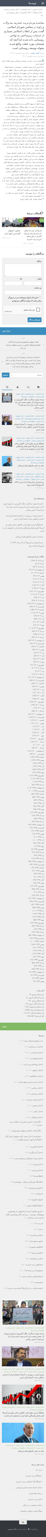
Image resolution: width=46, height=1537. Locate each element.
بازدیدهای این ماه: (37, 1010)
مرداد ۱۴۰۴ (39, 594)
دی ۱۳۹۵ (40, 910)
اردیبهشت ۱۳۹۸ (38, 824)
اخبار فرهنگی (37, 12)
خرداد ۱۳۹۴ (39, 969)
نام (20, 279)
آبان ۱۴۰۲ (40, 659)
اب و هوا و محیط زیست (33, 1041)
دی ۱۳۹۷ (40, 837)
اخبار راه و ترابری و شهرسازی (34, 419)
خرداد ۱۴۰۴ (39, 600)
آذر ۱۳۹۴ (40, 950)
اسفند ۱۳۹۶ (39, 867)
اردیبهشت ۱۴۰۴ (38, 603)
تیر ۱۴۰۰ (40, 745)
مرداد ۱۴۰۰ (39, 742)
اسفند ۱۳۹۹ (39, 757)
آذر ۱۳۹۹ (40, 766)
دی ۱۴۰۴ (40, 579)
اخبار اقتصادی (25, 9)
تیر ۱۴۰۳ (40, 634)
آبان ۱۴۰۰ (40, 732)
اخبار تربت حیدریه (35, 1499)
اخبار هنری (37, 1164)
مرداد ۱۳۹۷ (39, 852)
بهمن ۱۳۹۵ (40, 907)
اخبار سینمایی (36, 1094)
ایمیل (39, 279)
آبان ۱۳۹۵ (40, 917)
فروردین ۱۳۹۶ (38, 901)
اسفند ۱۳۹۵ (39, 904)
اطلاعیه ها (38, 1176)
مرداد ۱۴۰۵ (39, 560)
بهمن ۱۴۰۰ (40, 723)
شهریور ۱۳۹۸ (39, 812)
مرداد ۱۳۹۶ (39, 889)
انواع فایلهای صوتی (34, 1205)
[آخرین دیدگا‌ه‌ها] (28, 387)
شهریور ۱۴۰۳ (39, 628)
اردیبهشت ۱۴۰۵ (38, 570)
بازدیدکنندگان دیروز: (36, 1004)
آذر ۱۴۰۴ (40, 582)
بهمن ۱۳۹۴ (40, 944)
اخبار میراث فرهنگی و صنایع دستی (28, 1158)
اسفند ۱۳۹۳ (39, 978)
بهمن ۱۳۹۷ (40, 834)
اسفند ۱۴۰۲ (39, 646)
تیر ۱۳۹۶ (40, 892)
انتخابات (38, 1194)
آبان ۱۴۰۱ (40, 695)
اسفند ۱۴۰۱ (39, 683)
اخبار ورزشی (37, 1170)
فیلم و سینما (37, 1253)
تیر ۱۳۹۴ (40, 966)
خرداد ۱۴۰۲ (39, 674)
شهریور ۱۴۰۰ (39, 738)
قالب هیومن (12, 1529)
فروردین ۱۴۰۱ (38, 717)
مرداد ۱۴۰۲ (39, 668)
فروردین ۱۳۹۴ (38, 975)
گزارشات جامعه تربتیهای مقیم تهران (26, 1130)
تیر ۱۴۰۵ (40, 563)
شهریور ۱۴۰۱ (39, 702)
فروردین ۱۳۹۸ (38, 828)
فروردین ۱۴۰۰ (38, 754)
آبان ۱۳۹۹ (40, 769)
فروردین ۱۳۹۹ (38, 791)
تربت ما (32, 3)
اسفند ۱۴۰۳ (39, 610)
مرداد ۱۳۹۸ (39, 815)
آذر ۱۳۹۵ (40, 914)
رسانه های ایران (35, 1493)
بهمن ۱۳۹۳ (40, 981)
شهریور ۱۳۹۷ (39, 849)
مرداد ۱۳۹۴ (39, 963)
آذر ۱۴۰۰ (40, 729)
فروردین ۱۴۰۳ (38, 643)
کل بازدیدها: (39, 1016)
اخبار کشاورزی (25, 12)
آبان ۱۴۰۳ (40, 622)
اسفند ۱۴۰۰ (39, 720)
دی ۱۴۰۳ (40, 616)
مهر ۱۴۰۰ (40, 735)
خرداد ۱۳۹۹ (39, 785)
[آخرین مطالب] (7, 387)
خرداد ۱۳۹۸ (39, 821)
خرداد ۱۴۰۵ (39, 567)
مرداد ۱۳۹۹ (39, 778)
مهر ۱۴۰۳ (40, 625)
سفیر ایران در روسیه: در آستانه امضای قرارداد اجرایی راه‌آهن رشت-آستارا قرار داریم (29, 427)
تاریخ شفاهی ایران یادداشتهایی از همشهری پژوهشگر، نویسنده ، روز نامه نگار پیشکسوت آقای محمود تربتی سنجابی (25, 1214)
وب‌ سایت (38, 288)
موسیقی (38, 1282)
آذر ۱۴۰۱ (40, 692)
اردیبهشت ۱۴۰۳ (38, 640)
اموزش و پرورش (35, 1188)
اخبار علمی (37, 1111)
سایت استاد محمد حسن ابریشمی (28, 1487)
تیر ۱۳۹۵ (40, 929)
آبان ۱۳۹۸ (40, 806)
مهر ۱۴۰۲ (40, 662)
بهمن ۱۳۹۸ (40, 797)
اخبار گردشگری (36, 1152)
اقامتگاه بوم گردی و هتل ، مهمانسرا (28, 1182)
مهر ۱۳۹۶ (40, 883)
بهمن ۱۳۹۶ (40, 871)
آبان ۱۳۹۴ (40, 953)
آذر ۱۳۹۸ (40, 803)
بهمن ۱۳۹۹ (40, 760)
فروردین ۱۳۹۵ (38, 938)
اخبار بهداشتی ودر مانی (32, 1064)
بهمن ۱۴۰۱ (40, 686)
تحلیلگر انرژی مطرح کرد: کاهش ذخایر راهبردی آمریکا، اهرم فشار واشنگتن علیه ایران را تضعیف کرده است (29, 446)
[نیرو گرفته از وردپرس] (29, 1529)
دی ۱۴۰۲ (40, 652)
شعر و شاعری (36, 1235)
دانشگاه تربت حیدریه (34, 1476)
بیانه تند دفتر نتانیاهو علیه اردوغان (31, 465)
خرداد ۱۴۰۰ (39, 748)
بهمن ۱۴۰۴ (40, 576)
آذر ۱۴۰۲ (40, 656)
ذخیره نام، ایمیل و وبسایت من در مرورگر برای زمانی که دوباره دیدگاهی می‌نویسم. (25, 299)
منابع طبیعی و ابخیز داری (32, 1276)
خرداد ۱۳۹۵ (39, 932)
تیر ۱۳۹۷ (40, 855)
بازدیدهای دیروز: (37, 1001)
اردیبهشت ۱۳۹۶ (38, 898)
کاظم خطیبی (34, 53)
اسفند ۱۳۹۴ (39, 941)
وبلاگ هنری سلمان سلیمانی (31, 1511)
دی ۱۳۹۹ (40, 763)
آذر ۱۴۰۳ (40, 619)
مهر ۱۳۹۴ (40, 956)
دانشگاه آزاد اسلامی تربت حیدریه (29, 1481)
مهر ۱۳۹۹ (40, 772)
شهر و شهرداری (12, 12)
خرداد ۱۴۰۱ (39, 711)
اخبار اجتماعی (37, 9)
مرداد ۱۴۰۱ (39, 705)
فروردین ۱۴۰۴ (38, 606)
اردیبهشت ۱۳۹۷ (38, 861)
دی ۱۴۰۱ (40, 689)
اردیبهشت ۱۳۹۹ (38, 788)
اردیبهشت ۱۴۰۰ (38, 751)
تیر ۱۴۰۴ (40, 597)
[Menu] (43, 3)
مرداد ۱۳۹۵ (39, 926)
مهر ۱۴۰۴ (40, 588)
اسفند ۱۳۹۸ (39, 794)
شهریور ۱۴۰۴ (39, 591)
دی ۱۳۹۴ (40, 947)
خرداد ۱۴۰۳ (39, 637)
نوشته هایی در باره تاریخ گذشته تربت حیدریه (24, 1288)
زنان (40, 1229)
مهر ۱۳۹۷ (40, 846)
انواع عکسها (37, 1199)
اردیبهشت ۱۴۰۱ (38, 714)
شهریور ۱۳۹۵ (39, 923)
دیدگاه (39, 261)
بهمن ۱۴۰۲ (40, 649)
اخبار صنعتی (40, 421)
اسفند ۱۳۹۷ (39, 831)
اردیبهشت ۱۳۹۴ (38, 972)
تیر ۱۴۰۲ (40, 671)
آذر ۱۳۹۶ (40, 877)
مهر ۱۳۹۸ (40, 809)
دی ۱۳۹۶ (40, 874)
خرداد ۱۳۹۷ (39, 858)
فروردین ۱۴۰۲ (38, 680)
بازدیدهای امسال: (37, 1013)
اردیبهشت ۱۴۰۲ (38, 677)
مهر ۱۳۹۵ (40, 920)
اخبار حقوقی (20, 394)
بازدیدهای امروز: (37, 994)
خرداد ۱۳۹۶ (39, 895)
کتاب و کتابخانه (36, 1259)
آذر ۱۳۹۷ (40, 840)
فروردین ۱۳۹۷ (38, 864)
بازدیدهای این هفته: (36, 1007)
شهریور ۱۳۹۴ (39, 960)
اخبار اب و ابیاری (35, 1047)
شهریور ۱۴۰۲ (39, 665)
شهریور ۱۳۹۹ (39, 775)
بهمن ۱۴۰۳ (40, 613)
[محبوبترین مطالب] (18, 387)
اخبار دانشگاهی (39, 476)
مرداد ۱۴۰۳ (39, 631)
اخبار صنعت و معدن (11, 9)
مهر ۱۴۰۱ (40, 699)
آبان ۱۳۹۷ (40, 843)
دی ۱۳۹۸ (40, 800)
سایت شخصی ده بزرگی (32, 1505)
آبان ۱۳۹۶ (40, 880)
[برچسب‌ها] (39, 387)
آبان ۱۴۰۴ (40, 585)
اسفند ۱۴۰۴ (39, 573)
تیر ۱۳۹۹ (40, 781)
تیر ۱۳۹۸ (40, 818)
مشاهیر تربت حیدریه (34, 1264)
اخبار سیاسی (40, 397)
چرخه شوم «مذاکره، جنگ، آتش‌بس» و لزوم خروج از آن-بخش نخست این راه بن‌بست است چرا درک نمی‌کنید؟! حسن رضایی (23, 507)
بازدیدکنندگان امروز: (36, 997)
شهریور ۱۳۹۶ (39, 886)
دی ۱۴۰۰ (40, 726)
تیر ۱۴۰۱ (40, 708)
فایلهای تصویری (35, 1247)
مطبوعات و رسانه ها (27, 397)
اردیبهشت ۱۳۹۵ (38, 935)
